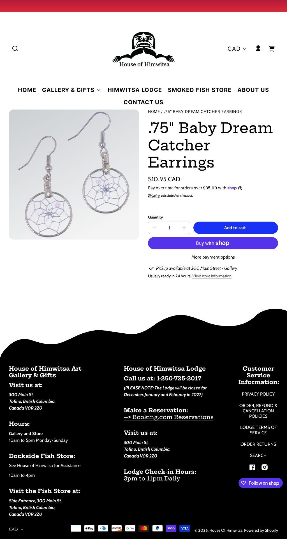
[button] (15, 48)
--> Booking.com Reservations (169, 416)
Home (154, 112)
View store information (212, 275)
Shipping (154, 195)
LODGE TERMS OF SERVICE (258, 430)
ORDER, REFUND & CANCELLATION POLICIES (258, 411)
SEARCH (258, 455)
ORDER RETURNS (258, 444)
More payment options (213, 257)
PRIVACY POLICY (258, 394)
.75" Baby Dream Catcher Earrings (203, 112)
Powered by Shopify (261, 530)
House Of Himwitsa (225, 530)
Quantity (155, 217)
